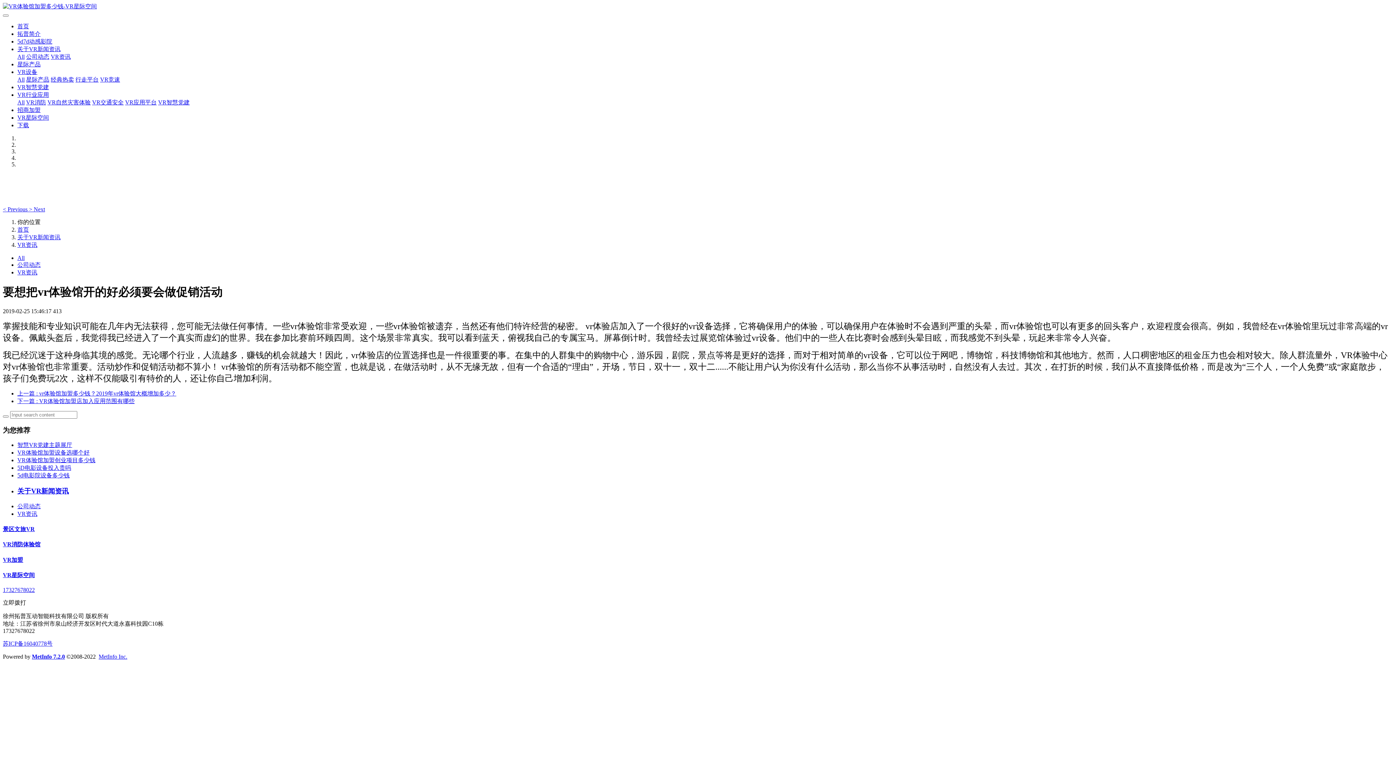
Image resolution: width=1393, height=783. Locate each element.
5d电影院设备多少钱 (43, 475)
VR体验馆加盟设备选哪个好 (53, 453)
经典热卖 (62, 79)
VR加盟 (13, 560)
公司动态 (37, 57)
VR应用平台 (141, 102)
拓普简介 (29, 34)
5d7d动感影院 (34, 41)
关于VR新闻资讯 (39, 49)
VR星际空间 (33, 118)
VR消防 (36, 102)
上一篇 (96, 393)
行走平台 (87, 79)
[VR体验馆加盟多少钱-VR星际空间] (696, 7)
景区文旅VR (19, 529)
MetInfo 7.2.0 (48, 657)
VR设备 (27, 72)
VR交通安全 (108, 102)
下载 (23, 125)
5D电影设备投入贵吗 (44, 468)
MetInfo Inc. (113, 657)
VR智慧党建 (33, 87)
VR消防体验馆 (22, 544)
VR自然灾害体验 (69, 102)
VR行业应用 (33, 95)
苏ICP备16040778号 (28, 644)
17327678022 (19, 590)
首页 (23, 26)
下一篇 (76, 401)
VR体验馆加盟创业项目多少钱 (56, 460)
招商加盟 (29, 110)
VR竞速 (110, 79)
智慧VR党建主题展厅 (44, 445)
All (21, 57)
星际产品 (29, 64)
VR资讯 (61, 57)
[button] (16, 209)
